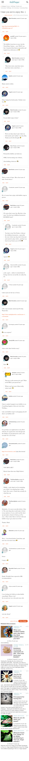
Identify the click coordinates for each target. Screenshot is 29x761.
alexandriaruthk (13, 443)
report (7, 31)
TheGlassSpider (14, 479)
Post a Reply (23, 621)
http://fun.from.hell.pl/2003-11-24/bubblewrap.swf (10, 27)
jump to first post (14, 621)
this (15, 38)
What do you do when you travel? (19, 719)
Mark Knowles (12, 18)
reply (3, 31)
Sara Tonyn (13, 145)
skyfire (10, 76)
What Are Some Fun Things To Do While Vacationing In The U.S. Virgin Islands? (18, 737)
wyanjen (14, 372)
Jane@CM (11, 340)
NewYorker (11, 169)
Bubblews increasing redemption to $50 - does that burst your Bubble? (18, 652)
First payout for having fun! (18, 697)
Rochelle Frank (13, 568)
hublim (10, 396)
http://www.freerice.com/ (9, 451)
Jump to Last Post (8, 15)
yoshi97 (12, 36)
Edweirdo (11, 530)
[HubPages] (15, 2)
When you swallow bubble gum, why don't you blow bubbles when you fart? (19, 634)
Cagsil (10, 92)
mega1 (10, 606)
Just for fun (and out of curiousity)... (17, 676)
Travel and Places (18, 715)
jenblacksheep (13, 421)
